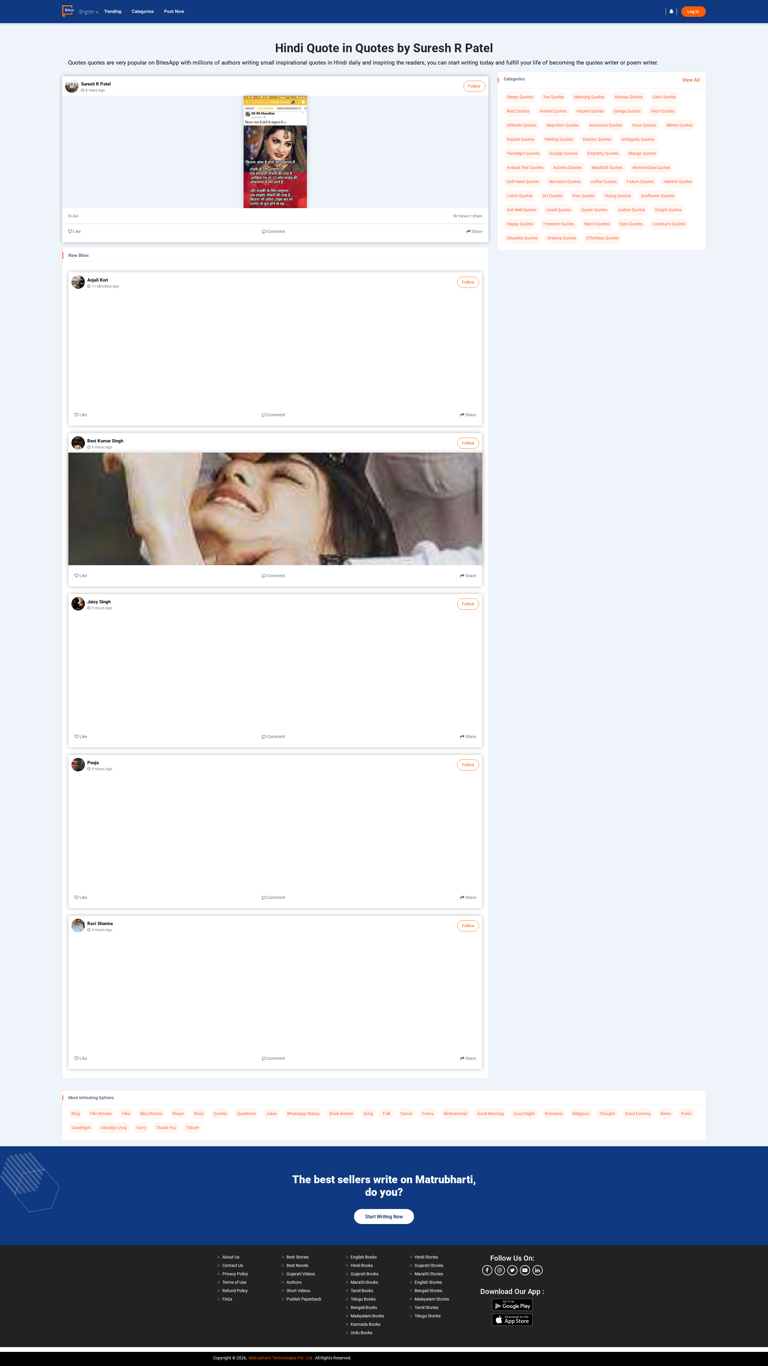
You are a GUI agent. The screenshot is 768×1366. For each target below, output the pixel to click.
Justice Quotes (631, 209)
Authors (294, 1282)
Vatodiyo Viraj (113, 1127)
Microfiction (151, 1113)
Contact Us (232, 1265)
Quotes (220, 1113)
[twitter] (512, 1270)
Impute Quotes (520, 139)
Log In (693, 11)
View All (691, 80)
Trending (113, 11)
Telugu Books (363, 1299)
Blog (75, 1113)
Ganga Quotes (627, 111)
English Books (364, 1257)
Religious (580, 1113)
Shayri (178, 1113)
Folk (387, 1113)
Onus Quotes (644, 125)
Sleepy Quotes (520, 97)
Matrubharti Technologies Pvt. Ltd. (281, 1357)
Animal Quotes (553, 111)
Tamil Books (362, 1290)
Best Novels (297, 1265)
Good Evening (638, 1113)
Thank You (166, 1127)
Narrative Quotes (565, 181)
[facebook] (487, 1270)
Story (199, 1113)
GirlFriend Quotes (523, 181)
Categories (143, 11)
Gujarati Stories (429, 1265)
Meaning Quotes (589, 97)
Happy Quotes (520, 224)
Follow (474, 86)
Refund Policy (235, 1290)
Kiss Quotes (583, 195)
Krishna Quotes (562, 238)
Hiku (126, 1113)
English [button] (86, 12)
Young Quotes (617, 195)
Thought (607, 1113)
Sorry (141, 1127)
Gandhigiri (81, 1127)
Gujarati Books (364, 1273)
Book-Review (341, 1113)
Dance (406, 1113)
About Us (230, 1257)
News (666, 1113)
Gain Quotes (664, 97)
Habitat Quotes (678, 181)
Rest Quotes (518, 111)
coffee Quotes (604, 181)
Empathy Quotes (603, 153)
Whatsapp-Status (303, 1113)
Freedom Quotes (558, 224)
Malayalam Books (367, 1315)
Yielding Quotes (558, 139)
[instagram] (500, 1270)
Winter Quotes (679, 125)
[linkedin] (537, 1270)
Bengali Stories (428, 1290)
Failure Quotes (640, 181)
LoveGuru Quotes (668, 224)
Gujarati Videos (300, 1273)
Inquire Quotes (590, 111)
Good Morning (490, 1113)
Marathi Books (364, 1282)
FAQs (227, 1299)
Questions (246, 1113)
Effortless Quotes (602, 238)
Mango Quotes (642, 153)
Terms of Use (234, 1282)
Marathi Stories (429, 1273)
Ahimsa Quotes (628, 97)
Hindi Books (362, 1265)
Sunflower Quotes (657, 195)
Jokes (271, 1113)
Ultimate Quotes (522, 125)
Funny (428, 1113)
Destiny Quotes (597, 139)
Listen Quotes (519, 195)
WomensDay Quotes (651, 167)
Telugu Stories (428, 1315)
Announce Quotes (605, 125)
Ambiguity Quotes (637, 139)
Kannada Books (365, 1324)
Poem (686, 1113)
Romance (553, 1113)
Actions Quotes (567, 167)
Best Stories (297, 1257)
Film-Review (101, 1113)
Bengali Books (364, 1307)
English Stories (428, 1282)
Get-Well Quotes (521, 209)
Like (76, 231)
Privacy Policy (235, 1273)
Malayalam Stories (432, 1299)
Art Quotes (552, 195)
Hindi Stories (426, 1257)
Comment (275, 231)
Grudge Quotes (563, 153)
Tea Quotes (553, 97)
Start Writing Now (384, 1217)
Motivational (455, 1113)
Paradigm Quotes (523, 153)
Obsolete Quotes (522, 238)
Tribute (192, 1127)
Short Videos (298, 1290)
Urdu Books (361, 1332)
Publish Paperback (303, 1299)
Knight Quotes (668, 209)
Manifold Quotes (607, 167)
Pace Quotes (662, 111)
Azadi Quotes (558, 209)
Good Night (524, 1113)
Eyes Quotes (631, 224)
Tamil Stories (426, 1307)
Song (368, 1113)
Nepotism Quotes (563, 125)
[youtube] (525, 1270)
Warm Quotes (597, 224)
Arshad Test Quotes (525, 167)
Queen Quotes (594, 209)
